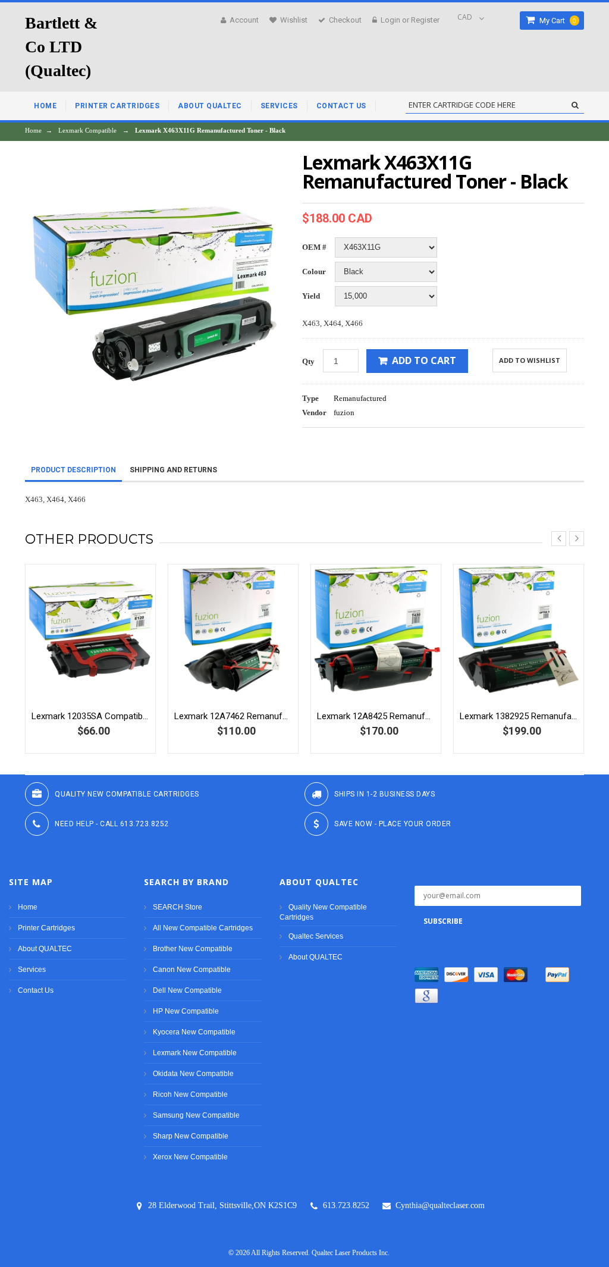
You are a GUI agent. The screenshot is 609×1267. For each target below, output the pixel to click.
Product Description (73, 470)
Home (33, 130)
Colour (314, 271)
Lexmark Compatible (87, 130)
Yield (311, 295)
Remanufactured (360, 398)
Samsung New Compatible (196, 1115)
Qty (308, 361)
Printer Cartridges (46, 928)
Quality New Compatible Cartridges (323, 912)
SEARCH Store (177, 907)
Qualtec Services (315, 936)
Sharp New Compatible (190, 1136)
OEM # (314, 247)
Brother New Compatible (193, 949)
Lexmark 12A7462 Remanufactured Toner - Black (233, 716)
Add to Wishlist (529, 360)
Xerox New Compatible (190, 1157)
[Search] (574, 105)
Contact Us (36, 990)
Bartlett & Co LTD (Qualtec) (61, 47)
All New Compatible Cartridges (203, 928)
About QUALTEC (45, 949)
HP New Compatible (186, 1011)
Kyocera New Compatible (194, 1032)
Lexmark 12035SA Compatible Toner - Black (90, 716)
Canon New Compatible (192, 969)
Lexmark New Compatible (195, 1053)
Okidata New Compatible (193, 1074)
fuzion (344, 412)
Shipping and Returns (173, 470)
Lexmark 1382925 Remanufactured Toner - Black (518, 716)
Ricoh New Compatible (190, 1094)
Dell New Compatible (187, 990)
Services (32, 969)
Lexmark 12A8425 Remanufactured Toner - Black (376, 716)
